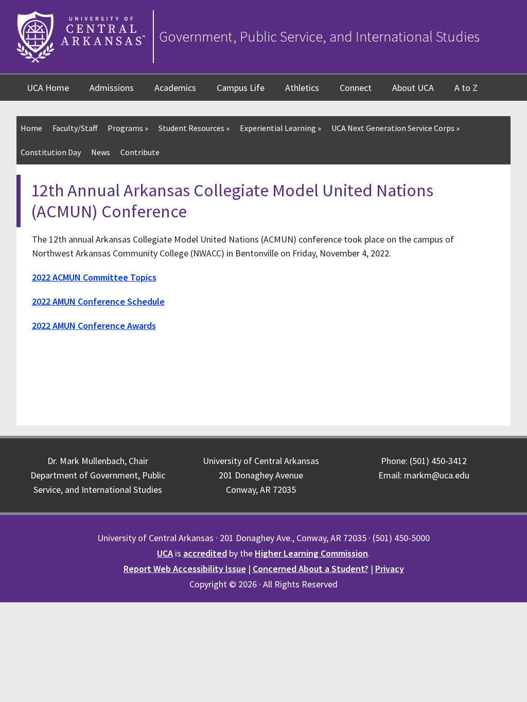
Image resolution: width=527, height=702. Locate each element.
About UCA (413, 88)
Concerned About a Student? (310, 569)
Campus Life (241, 88)
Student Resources (194, 128)
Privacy (389, 569)
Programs (128, 128)
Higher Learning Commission (311, 553)
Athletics (302, 88)
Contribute (140, 152)
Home (31, 128)
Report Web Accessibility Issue (185, 569)
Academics (175, 88)
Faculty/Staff (74, 128)
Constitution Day (51, 152)
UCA (165, 553)
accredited (205, 553)
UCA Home (48, 88)
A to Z (466, 88)
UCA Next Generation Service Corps (395, 128)
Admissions (112, 88)
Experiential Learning (280, 128)
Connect (356, 88)
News (100, 152)
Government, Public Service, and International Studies (319, 36)
